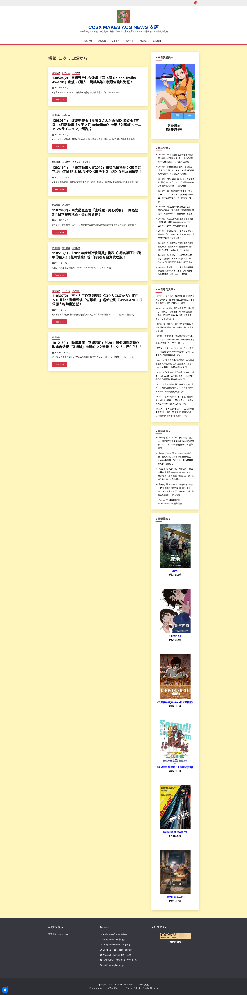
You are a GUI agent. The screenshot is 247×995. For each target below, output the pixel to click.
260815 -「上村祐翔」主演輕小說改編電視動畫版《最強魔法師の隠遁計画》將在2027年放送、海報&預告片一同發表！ (175, 246)
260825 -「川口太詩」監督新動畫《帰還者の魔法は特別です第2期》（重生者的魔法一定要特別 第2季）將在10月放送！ (175, 158)
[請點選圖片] (175, 938)
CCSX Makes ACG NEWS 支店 (123, 27)
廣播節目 (76, 290)
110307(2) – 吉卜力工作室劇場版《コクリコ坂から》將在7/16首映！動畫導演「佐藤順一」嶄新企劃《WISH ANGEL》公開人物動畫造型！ (97, 299)
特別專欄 (129, 40)
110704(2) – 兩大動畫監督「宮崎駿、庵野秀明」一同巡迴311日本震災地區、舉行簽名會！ (95, 212)
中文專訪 (143, 40)
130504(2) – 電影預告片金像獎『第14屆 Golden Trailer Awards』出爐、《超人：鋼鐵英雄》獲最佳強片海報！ (94, 79)
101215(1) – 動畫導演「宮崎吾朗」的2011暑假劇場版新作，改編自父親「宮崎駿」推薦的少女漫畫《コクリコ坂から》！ (97, 344)
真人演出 (76, 72)
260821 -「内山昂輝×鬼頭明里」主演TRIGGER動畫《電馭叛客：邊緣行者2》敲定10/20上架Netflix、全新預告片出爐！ (176, 210)
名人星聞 (66, 162)
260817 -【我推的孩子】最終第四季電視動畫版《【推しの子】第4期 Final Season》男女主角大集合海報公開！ (176, 234)
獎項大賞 (66, 72)
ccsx (162, 437)
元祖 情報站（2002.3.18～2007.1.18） (120, 960)
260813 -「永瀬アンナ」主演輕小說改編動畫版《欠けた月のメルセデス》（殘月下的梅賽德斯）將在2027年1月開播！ (176, 270)
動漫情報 (56, 72)
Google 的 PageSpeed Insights (117, 949)
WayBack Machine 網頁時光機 (117, 955)
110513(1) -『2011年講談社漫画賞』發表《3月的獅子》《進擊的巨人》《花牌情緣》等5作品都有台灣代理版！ (96, 255)
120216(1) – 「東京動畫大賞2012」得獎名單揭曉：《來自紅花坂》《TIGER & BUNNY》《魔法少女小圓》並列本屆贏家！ (97, 169)
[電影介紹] (175, 567)
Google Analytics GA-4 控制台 (117, 944)
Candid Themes (150, 988)
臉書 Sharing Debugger (114, 965)
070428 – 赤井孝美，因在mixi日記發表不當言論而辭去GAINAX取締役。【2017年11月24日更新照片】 (176, 441)
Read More (59, 100)
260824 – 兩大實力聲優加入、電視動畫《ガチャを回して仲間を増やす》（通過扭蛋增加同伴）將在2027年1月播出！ (176, 170)
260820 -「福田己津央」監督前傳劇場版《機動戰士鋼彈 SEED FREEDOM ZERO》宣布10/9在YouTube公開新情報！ (175, 222)
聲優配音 (66, 115)
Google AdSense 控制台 (114, 939)
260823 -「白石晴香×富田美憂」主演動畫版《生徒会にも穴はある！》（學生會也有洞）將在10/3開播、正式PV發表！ (176, 182)
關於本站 (88, 40)
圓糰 (162, 484)
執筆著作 (115, 40)
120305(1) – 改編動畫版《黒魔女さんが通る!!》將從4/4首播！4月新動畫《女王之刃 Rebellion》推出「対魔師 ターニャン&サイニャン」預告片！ (97, 124)
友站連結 (157, 40)
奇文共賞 (102, 40)
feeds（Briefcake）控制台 (115, 934)
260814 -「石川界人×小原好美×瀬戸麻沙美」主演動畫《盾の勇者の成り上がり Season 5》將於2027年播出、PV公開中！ (176, 258)
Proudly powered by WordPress (105, 988)
